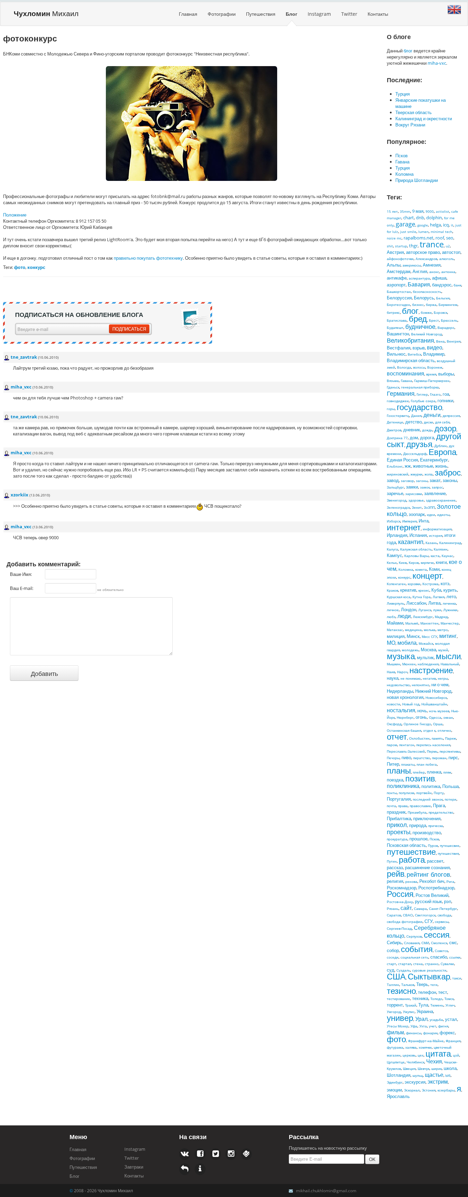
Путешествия (260, 14)
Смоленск (439, 942)
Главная (188, 14)
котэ (445, 583)
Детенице (395, 422)
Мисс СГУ (429, 636)
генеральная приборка (420, 387)
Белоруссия (399, 298)
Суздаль (403, 970)
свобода (444, 915)
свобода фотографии (404, 921)
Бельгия (442, 298)
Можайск (426, 643)
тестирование (398, 998)
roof (439, 238)
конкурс (404, 577)
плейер (419, 772)
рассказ (395, 867)
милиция (396, 636)
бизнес (418, 304)
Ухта (423, 1026)
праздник (396, 812)
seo (449, 238)
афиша (439, 278)
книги (441, 562)
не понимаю (411, 678)
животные (423, 466)
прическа (435, 825)
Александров (426, 258)
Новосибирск (436, 697)
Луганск (424, 609)
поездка (395, 780)
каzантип (410, 542)
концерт (427, 575)
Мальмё (411, 623)
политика (430, 786)
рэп (447, 901)
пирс (453, 757)
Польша (450, 786)
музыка (401, 656)
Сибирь (394, 942)
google (422, 225)
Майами (395, 623)
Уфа (413, 1026)
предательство (441, 812)
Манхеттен (429, 623)
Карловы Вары (416, 555)
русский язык (428, 901)
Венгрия (453, 341)
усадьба (436, 1019)
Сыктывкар (429, 976)
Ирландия (397, 535)
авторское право (423, 252)
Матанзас (395, 629)
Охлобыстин (419, 738)
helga (435, 225)
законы (450, 480)
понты (392, 792)
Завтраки (133, 1167)
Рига (450, 881)
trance (432, 244)
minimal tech (441, 231)
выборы (446, 374)
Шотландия (398, 1075)
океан (448, 717)
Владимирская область (411, 360)
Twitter (349, 14)
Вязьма (393, 380)
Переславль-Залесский (406, 751)
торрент (395, 1005)
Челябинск (415, 1062)
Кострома (430, 583)
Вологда (404, 367)
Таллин (393, 984)
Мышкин (393, 664)
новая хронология (405, 697)
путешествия (448, 853)
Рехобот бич (431, 881)
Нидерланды (400, 691)
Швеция (409, 1068)
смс (453, 942)
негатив (429, 678)
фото (396, 1039)
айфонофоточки (400, 258)
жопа (428, 474)
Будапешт (395, 327)
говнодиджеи (398, 400)
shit (390, 246)
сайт (406, 908)
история (435, 535)
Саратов (394, 915)
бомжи (426, 312)
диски (428, 422)
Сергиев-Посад (399, 928)
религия (395, 881)
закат (435, 480)
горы (391, 408)
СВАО (408, 915)
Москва (428, 649)
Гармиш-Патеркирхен (431, 380)
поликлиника (403, 786)
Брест (434, 320)
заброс (448, 472)
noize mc (394, 238)
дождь (427, 430)
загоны (422, 480)
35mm (405, 211)
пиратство (421, 757)
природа (417, 825)
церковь (409, 1055)
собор (393, 950)
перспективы (450, 751)
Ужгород (394, 1011)
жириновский (397, 474)
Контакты (378, 14)
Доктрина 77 (397, 437)
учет (432, 1026)
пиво (406, 757)
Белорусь (424, 298)
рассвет (435, 861)
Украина (425, 1011)
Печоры (393, 757)
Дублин (440, 445)
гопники (445, 400)
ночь (422, 710)
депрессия (451, 415)
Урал (421, 1019)
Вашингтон (398, 334)
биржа (431, 304)
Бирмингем (448, 304)
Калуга (392, 549)
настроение (431, 670)
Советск (441, 950)
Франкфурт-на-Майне (426, 1040)
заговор (407, 480)
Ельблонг (395, 466)
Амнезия (432, 265)
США (396, 976)
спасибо (438, 957)
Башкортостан (399, 291)
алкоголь (446, 258)
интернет (404, 527)
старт (391, 963)
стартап (404, 963)
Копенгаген (396, 583)
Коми (434, 569)
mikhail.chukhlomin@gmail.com (326, 1190)
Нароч (402, 671)
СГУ (428, 921)
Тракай (410, 1005)
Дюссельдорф (415, 453)
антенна (448, 271)
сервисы (441, 921)
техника (420, 998)
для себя (442, 422)
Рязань (392, 908)
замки (412, 487)
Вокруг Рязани (410, 125)
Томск (449, 998)
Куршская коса (398, 596)
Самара (420, 908)
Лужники (450, 609)
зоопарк (417, 514)
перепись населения (433, 744)
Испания (418, 535)
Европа (442, 451)
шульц (417, 1075)
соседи (392, 957)
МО (391, 642)
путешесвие (449, 845)
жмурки (416, 474)
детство (413, 422)
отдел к (429, 730)
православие (420, 805)
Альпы (394, 265)
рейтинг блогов (428, 874)
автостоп (451, 252)
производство (426, 832)
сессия (436, 934)
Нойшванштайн (434, 704)
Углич (450, 1005)
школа (450, 1068)
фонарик (430, 1033)
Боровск (440, 312)
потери (450, 799)
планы (399, 770)
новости (393, 704)
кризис (423, 590)
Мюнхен (409, 664)
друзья (419, 443)
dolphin (434, 217)
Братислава (397, 320)
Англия (419, 271)
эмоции (394, 1090)
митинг (448, 636)
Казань (431, 542)
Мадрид (441, 616)
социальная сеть (414, 957)
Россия (400, 893)
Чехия (434, 1061)
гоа (446, 394)
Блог (291, 14)
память (437, 738)
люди (404, 616)
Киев (403, 562)
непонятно (420, 684)
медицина (413, 629)
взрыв (418, 348)
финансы (413, 1033)
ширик (436, 1068)
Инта (424, 521)
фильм (395, 1032)
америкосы (412, 265)
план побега (427, 764)
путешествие (411, 851)
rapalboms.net (418, 238)
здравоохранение (441, 500)
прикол (397, 824)
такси (456, 978)
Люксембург (423, 616)
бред (418, 318)
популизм (406, 792)
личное (393, 609)
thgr (413, 246)
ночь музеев (439, 710)
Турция (402, 94)
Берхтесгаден (398, 304)
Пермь (432, 751)
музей (443, 649)
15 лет (392, 211)
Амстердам (398, 271)
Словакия (411, 942)
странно (432, 963)
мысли (448, 656)
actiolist (442, 211)
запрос (437, 487)
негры (443, 678)
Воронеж (434, 367)
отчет (397, 736)
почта (391, 805)
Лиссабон (416, 603)
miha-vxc (437, 63)
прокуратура (397, 839)
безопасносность (427, 291)
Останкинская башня (404, 730)
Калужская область (416, 549)
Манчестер (450, 623)
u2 (448, 246)
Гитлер (422, 394)
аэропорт (396, 285)
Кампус (394, 555)
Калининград (450, 542)
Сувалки (447, 963)
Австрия (395, 252)
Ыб (448, 1075)
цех (420, 1055)
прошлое (418, 839)
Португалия (399, 799)
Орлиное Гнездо (417, 723)
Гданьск (393, 387)
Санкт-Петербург (443, 908)
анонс (434, 271)
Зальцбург (395, 487)
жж (408, 466)
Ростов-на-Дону (400, 901)
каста (435, 555)
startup (401, 246)
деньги (432, 415)
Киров (414, 562)
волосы (419, 367)
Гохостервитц (398, 415)
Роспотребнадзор (436, 888)
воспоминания (405, 373)
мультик (425, 657)
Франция (453, 1040)
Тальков (407, 984)
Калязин (440, 549)
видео (434, 347)
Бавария (419, 284)
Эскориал (412, 1090)
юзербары (446, 1090)
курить (450, 590)
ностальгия (401, 710)
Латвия (438, 596)
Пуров (433, 845)
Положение (14, 215)
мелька (429, 629)
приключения (427, 818)
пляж (447, 772)
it (452, 225)
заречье (395, 493)
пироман (439, 757)
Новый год (410, 704)
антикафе (397, 278)
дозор (445, 428)
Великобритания (410, 340)
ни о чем (439, 684)
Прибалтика (399, 818)
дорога (427, 437)
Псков (401, 155)
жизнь (441, 466)
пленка (434, 772)
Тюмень (436, 1005)
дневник (411, 430)
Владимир (433, 354)
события (417, 948)
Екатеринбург (434, 460)
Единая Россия (402, 460)
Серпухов (414, 936)
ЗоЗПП (429, 507)
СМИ (425, 942)
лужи (437, 609)
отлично (444, 730)
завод (393, 480)
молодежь (410, 649)
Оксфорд (394, 723)
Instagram (319, 14)
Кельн (392, 562)
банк (457, 285)
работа (412, 859)
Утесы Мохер (397, 1026)
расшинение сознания (427, 867)
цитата (438, 1053)
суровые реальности (429, 970)
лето (451, 596)
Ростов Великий (432, 895)
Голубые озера (423, 400)
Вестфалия (398, 348)
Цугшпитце (396, 1062)
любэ (391, 616)
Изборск (393, 521)
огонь (421, 717)
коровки (414, 583)
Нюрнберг (405, 717)
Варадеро (446, 327)
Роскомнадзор (401, 888)
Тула (423, 1005)
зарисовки (413, 493)
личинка (449, 603)
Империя (409, 521)
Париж (450, 738)
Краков (392, 590)
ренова (411, 881)
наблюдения (428, 664)
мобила (407, 642)
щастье (434, 1074)
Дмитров (394, 430)
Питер (393, 764)
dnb (420, 217)
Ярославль (398, 1096)
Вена (440, 341)
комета (421, 569)
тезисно (401, 990)
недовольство (398, 684)
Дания (416, 415)
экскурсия (415, 1082)
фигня (443, 1026)
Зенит (417, 507)
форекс (447, 1032)
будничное (420, 326)
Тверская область (413, 112)
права (403, 805)
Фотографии (222, 14)
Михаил (46, 13)
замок (425, 487)
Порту (439, 792)
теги (434, 984)
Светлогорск (425, 915)
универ (400, 1017)
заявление (435, 493)
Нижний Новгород (433, 691)
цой (456, 1055)
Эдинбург (395, 1082)
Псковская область (406, 845)
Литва (434, 603)
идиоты (443, 514)
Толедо (436, 998)
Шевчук (423, 1068)
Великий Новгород (426, 334)
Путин (392, 861)
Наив (391, 671)
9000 (430, 211)
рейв (396, 873)
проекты (398, 832)
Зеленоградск (398, 507)
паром (392, 744)
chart (408, 217)
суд (390, 970)
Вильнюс (396, 354)
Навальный (450, 664)
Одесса (435, 717)
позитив (420, 778)
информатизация (437, 529)
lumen (423, 231)
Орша (438, 723)
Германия (401, 393)
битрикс (393, 312)
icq (446, 225)
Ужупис (409, 1011)
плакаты (408, 764)
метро (443, 629)
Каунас (447, 555)
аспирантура (419, 278)
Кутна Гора (421, 596)
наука (392, 678)
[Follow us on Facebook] (184, 1154)
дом (414, 437)
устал (451, 1019)
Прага (439, 805)
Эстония (428, 1090)
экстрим (438, 1081)
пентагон (406, 744)
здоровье (416, 500)
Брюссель (449, 320)
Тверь (422, 984)
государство (419, 406)
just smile (408, 231)
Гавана (402, 162)
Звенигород (396, 500)
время (431, 374)
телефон (427, 992)
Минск (413, 636)
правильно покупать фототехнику (148, 258)
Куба (436, 590)
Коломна (404, 174)
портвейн (424, 792)
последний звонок (428, 799)
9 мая (417, 211)
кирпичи (427, 562)
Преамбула (417, 812)
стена (418, 963)
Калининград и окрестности (423, 118)
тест (442, 992)
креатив (408, 590)
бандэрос (442, 285)
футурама (395, 1047)
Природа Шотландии (416, 180)
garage (405, 224)
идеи (431, 514)
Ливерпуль (395, 603)
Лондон (408, 609)
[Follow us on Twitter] (200, 1154)
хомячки (425, 1047)
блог (408, 51)
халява (411, 1047)
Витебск (414, 354)
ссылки (454, 957)
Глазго (435, 394)
